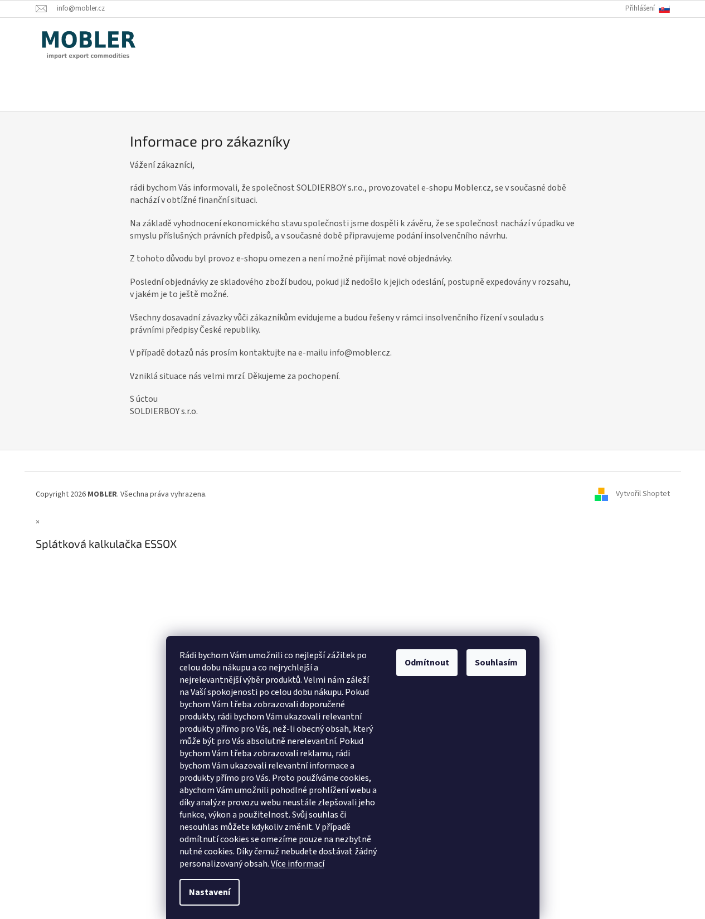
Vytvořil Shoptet (643, 494)
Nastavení (209, 892)
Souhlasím (496, 663)
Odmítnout (427, 663)
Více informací (297, 864)
